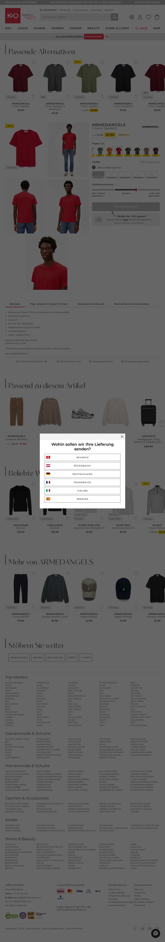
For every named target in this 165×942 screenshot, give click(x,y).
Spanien (82, 499)
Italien (82, 490)
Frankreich (82, 482)
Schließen (122, 437)
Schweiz (82, 457)
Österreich (82, 465)
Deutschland (83, 474)
